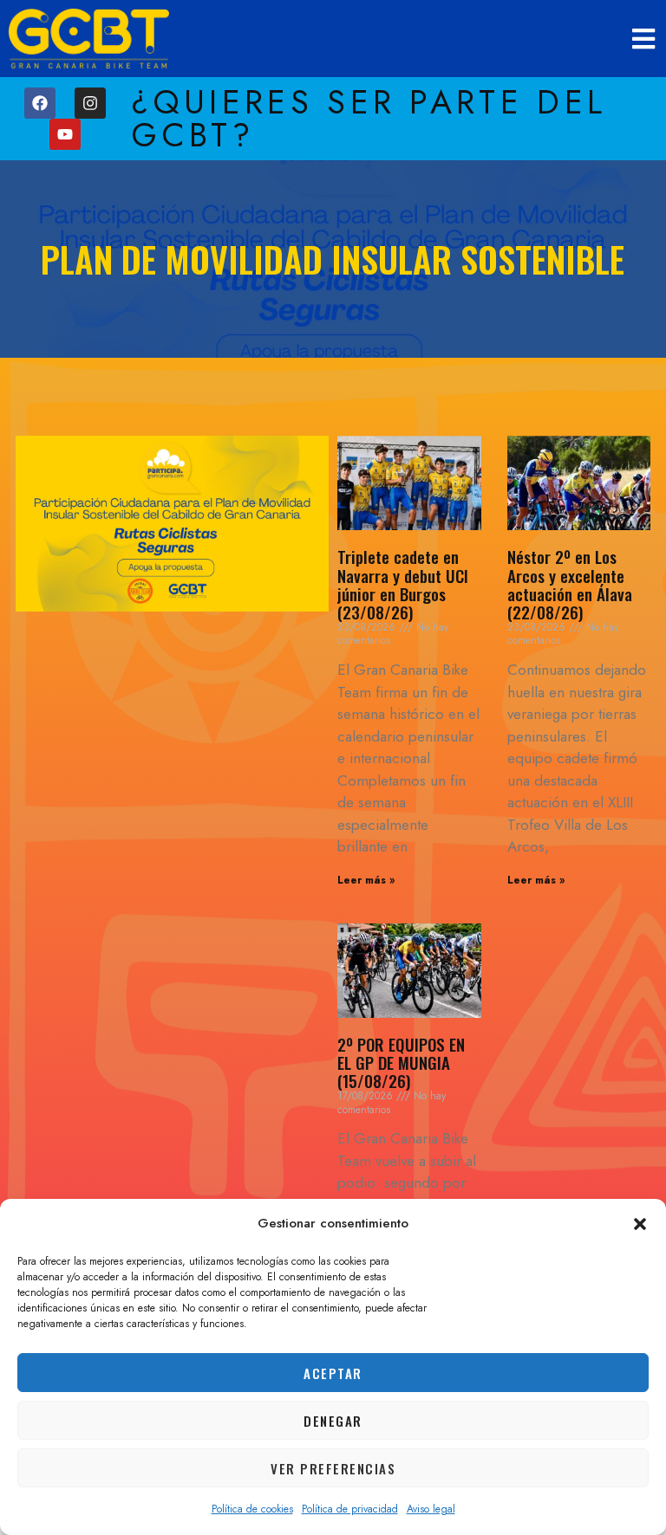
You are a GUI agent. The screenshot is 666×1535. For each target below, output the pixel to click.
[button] (640, 1224)
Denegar (333, 1420)
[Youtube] (65, 134)
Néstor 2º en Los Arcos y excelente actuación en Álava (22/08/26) (569, 583)
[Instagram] (90, 103)
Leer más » (366, 880)
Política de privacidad (350, 1509)
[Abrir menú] (644, 38)
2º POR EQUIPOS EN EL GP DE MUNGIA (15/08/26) (401, 1062)
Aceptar (333, 1373)
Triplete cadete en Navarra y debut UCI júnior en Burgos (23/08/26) (402, 583)
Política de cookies (252, 1509)
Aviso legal (431, 1509)
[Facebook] (40, 103)
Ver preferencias (333, 1468)
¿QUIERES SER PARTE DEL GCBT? (369, 118)
